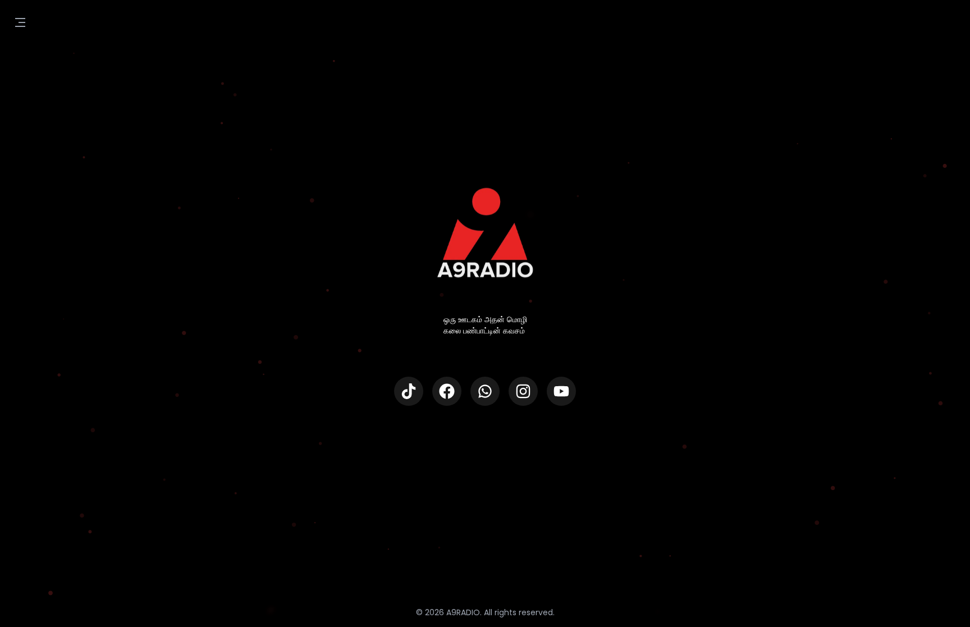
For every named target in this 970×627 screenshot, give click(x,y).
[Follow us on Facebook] (446, 391)
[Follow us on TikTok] (408, 391)
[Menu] (20, 22)
